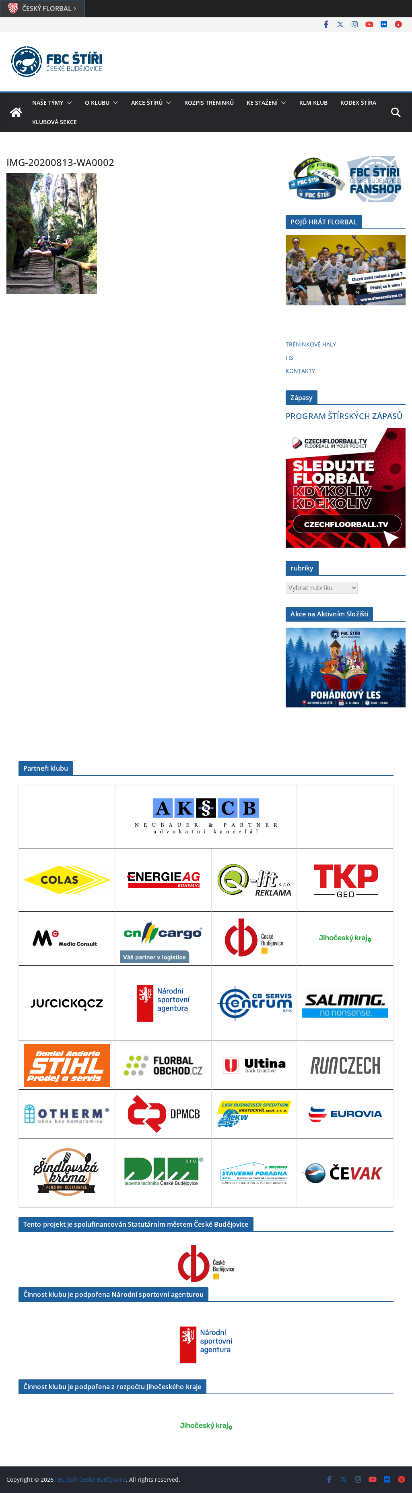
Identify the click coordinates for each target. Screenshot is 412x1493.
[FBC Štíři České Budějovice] (16, 112)
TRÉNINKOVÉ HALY (311, 344)
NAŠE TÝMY (47, 102)
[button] (67, 102)
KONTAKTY (300, 371)
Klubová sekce (54, 122)
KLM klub (313, 102)
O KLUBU (97, 102)
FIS (289, 357)
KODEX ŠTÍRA (358, 102)
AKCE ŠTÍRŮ (147, 102)
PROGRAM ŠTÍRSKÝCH (344, 416)
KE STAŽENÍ (262, 102)
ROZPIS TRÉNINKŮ (209, 102)
